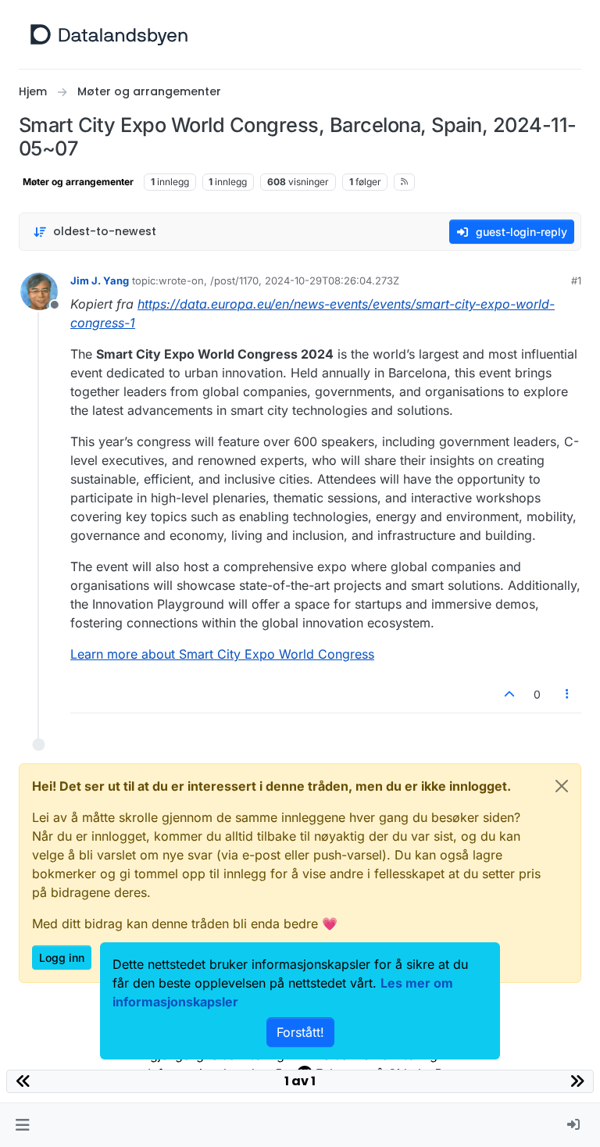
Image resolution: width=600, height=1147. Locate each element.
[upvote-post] (509, 694)
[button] (22, 1125)
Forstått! (300, 1032)
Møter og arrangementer (78, 182)
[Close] (561, 786)
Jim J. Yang (99, 280)
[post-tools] (568, 694)
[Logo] (109, 34)
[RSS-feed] (404, 182)
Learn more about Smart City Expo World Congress (222, 654)
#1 (576, 280)
